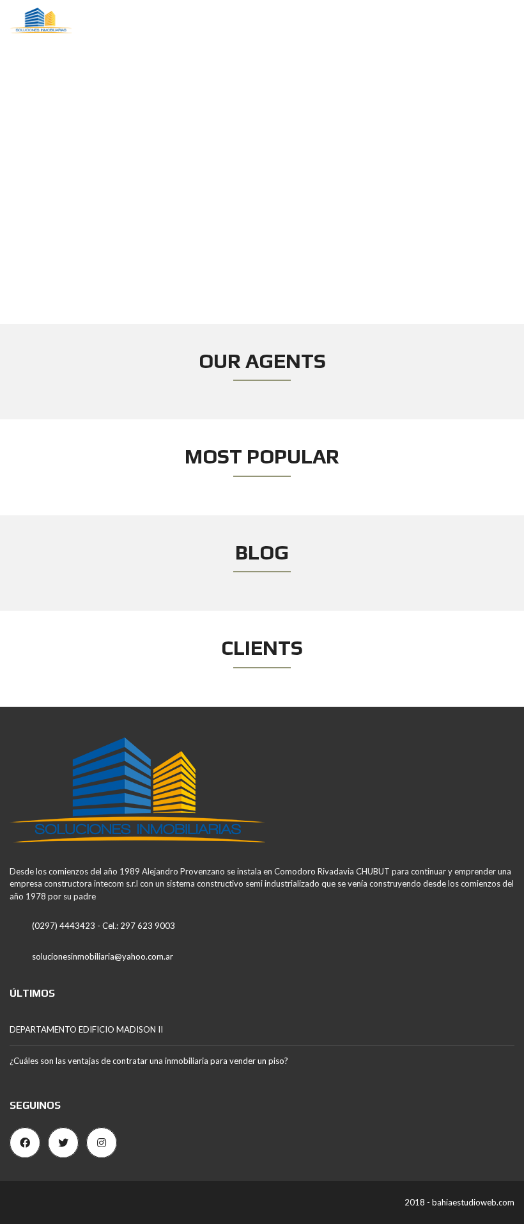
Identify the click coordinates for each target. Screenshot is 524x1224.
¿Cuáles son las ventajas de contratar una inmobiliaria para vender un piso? (149, 1061)
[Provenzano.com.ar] (36, 21)
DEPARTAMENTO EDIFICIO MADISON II (86, 1029)
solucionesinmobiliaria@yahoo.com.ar (102, 956)
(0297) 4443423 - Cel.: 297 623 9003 (103, 926)
